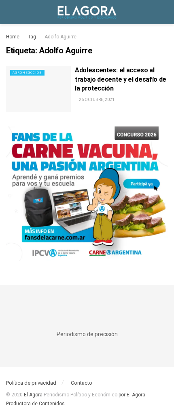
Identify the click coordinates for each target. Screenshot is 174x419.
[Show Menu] (9, 12)
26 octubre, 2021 (96, 99)
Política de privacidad (31, 383)
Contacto (81, 383)
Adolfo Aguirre (60, 37)
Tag (32, 37)
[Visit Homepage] (87, 12)
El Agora (34, 395)
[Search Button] (164, 12)
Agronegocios (27, 72)
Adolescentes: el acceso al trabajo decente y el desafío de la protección (120, 79)
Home (12, 37)
